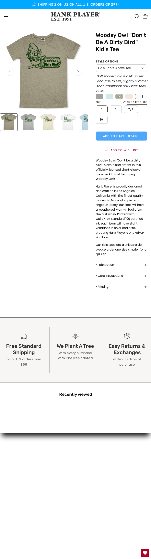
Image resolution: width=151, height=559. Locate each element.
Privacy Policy (90, 471)
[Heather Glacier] (109, 96)
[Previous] (10, 72)
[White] (139, 96)
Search (85, 457)
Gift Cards (88, 450)
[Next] (78, 72)
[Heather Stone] (119, 96)
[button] (136, 16)
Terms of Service (93, 464)
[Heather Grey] (99, 96)
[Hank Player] (75, 16)
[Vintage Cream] (129, 96)
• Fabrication (105, 265)
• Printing (102, 287)
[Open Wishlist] (145, 553)
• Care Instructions (109, 276)
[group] (75, 4)
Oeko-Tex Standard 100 (113, 219)
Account (86, 444)
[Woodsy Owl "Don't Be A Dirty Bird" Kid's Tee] (9, 122)
